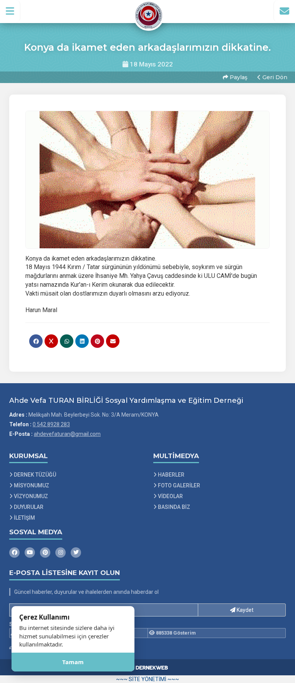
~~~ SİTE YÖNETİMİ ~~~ (147, 679)
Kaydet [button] (244, 610)
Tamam (73, 662)
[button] (10, 11)
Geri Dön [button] (274, 77)
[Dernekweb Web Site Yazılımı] (148, 667)
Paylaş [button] (237, 77)
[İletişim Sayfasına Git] (284, 11)
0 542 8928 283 (51, 424)
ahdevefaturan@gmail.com (67, 434)
